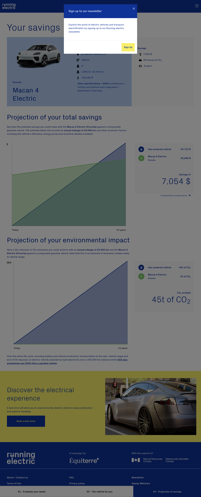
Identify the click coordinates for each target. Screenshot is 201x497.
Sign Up (128, 47)
